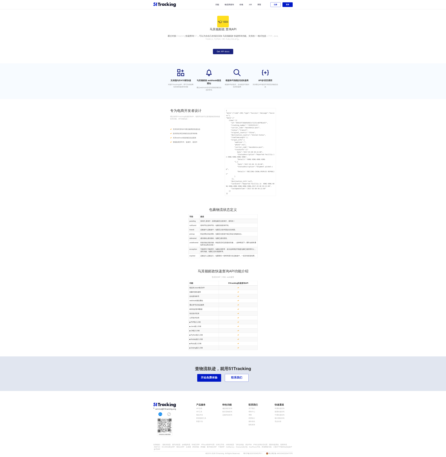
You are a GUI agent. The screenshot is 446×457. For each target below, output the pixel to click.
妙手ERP (157, 449)
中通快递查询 (279, 415)
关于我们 (252, 408)
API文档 (199, 408)
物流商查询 (229, 5)
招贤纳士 (252, 418)
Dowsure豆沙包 (242, 447)
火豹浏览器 (230, 445)
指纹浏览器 (166, 445)
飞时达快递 (240, 445)
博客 (259, 5)
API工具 (199, 412)
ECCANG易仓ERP (168, 447)
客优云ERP (180, 447)
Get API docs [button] (223, 51)
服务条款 (252, 421)
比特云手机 (220, 445)
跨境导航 (195, 447)
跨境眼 (203, 447)
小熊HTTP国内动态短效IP (282, 447)
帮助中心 (252, 412)
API (250, 5)
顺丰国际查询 (279, 418)
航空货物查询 (227, 412)
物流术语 (199, 415)
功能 (217, 5)
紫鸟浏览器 (176, 445)
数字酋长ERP (212, 447)
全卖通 (188, 447)
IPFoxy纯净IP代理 (207, 445)
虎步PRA (248, 445)
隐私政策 (252, 425)
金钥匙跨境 (186, 445)
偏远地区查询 (227, 408)
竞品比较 (278, 421)
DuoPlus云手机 (254, 447)
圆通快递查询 (279, 412)
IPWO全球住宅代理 (260, 445)
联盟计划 (199, 421)
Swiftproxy (230, 447)
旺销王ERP (196, 445)
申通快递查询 (279, 408)
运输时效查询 (227, 415)
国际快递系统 (274, 445)
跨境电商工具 (201, 418)
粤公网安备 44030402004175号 (280, 453)
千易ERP (221, 447)
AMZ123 (157, 447)
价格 (241, 5)
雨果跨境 (283, 445)
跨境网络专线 (267, 447)
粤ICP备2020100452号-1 (252, 453)
